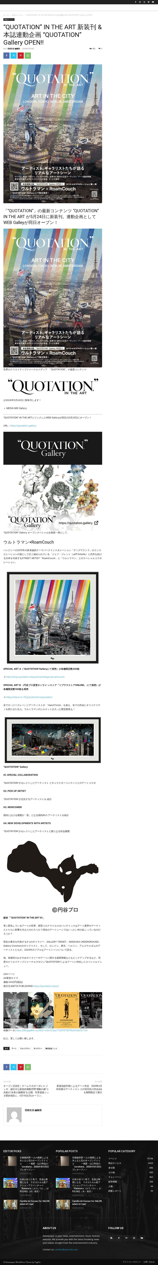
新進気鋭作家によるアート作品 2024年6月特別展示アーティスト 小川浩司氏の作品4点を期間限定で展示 (79, 1089)
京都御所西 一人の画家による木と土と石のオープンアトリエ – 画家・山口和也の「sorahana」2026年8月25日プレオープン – (34, 1163)
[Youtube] (153, 2)
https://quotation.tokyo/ (46, 986)
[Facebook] (135, 2)
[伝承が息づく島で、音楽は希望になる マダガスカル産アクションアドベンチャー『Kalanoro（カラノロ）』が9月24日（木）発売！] (10, 1183)
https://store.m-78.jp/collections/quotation (29, 697)
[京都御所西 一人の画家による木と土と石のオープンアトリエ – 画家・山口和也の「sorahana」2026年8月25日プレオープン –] (10, 1161)
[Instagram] (140, 2)
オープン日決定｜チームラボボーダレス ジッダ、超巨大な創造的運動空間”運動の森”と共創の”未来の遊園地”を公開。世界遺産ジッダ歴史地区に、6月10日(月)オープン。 (26, 1091)
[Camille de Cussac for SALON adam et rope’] (10, 1204)
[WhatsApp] (28, 55)
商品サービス (17, 15)
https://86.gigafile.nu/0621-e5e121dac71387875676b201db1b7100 (51, 1030)
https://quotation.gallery (23, 425)
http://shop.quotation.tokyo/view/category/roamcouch (35, 676)
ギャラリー (38, 1048)
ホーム (6, 15)
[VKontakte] (142, 1238)
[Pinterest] (21, 55)
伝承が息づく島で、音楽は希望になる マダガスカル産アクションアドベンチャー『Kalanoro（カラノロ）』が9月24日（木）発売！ (34, 1185)
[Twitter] (144, 2)
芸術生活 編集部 (14, 48)
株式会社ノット (51, 1048)
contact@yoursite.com (66, 1249)
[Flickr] (126, 1238)
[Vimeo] (148, 2)
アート (14, 1048)
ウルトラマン (25, 1048)
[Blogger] (111, 1238)
